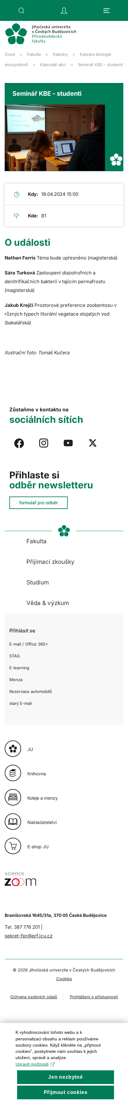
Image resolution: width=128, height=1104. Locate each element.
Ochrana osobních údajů (33, 996)
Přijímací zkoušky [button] (50, 561)
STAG (14, 655)
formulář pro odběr (38, 502)
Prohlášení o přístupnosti (94, 996)
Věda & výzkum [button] (47, 603)
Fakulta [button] (36, 541)
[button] (21, 10)
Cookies (64, 978)
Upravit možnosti (32, 1064)
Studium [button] (37, 582)
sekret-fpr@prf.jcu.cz (29, 936)
